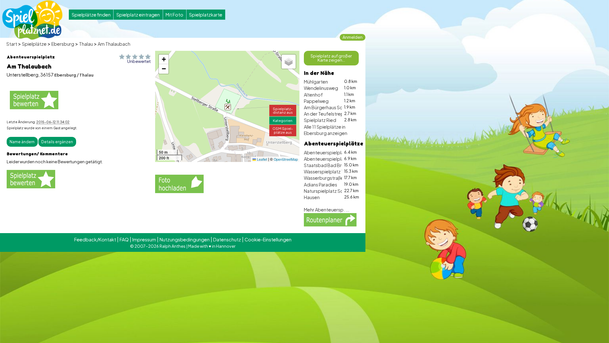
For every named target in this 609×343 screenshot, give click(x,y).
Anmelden (353, 37)
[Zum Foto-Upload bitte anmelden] (179, 183)
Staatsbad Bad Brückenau (332, 165)
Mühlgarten (316, 81)
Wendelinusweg (321, 88)
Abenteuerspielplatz (326, 159)
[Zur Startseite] (32, 20)
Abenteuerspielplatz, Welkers (335, 152)
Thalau (86, 44)
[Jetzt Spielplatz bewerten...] (34, 100)
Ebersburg (62, 44)
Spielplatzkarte (205, 14)
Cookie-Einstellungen (268, 239)
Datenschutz (227, 239)
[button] (228, 107)
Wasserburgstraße (324, 178)
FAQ (124, 239)
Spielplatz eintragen (138, 14)
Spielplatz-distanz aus (283, 110)
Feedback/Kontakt (95, 239)
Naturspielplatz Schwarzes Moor (338, 191)
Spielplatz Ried (320, 120)
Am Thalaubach (114, 44)
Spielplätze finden (91, 14)
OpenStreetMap (286, 159)
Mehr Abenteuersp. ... (326, 209)
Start (11, 44)
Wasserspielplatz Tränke (330, 171)
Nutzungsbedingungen (185, 239)
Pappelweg (316, 101)
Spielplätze (34, 44)
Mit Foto (174, 14)
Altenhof (313, 95)
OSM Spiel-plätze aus (282, 130)
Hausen (312, 197)
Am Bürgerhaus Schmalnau (332, 107)
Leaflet (261, 159)
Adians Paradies (320, 184)
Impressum (144, 239)
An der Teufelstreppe (327, 114)
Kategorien (282, 120)
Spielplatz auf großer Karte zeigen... (331, 58)
